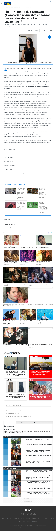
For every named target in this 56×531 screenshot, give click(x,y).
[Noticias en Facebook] (24, 514)
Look (53, 518)
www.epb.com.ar (8, 153)
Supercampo (47, 518)
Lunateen (29, 521)
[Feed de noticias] (31, 514)
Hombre (28, 518)
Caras (10, 518)
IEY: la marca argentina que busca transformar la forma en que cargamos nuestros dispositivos (21, 207)
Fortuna (22, 518)
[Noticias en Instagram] (21, 514)
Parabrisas (40, 518)
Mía (24, 521)
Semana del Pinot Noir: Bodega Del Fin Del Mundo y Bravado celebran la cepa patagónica (43, 193)
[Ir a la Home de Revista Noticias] (7, 4)
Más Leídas (7, 437)
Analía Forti (9, 408)
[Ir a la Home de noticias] (28, 509)
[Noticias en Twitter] (28, 514)
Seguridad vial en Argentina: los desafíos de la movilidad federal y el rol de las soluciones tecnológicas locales (21, 193)
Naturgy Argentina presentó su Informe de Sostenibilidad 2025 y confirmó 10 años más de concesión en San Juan (43, 207)
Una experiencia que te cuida (13, 405)
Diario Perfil (4, 518)
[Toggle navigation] (2, 4)
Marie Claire (16, 518)
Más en (6, 353)
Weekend (34, 518)
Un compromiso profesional (13, 411)
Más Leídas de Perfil (10, 468)
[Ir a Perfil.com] (53, 0)
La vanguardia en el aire (12, 413)
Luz (20, 521)
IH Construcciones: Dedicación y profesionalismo (18, 416)
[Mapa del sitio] (34, 514)
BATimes (35, 521)
